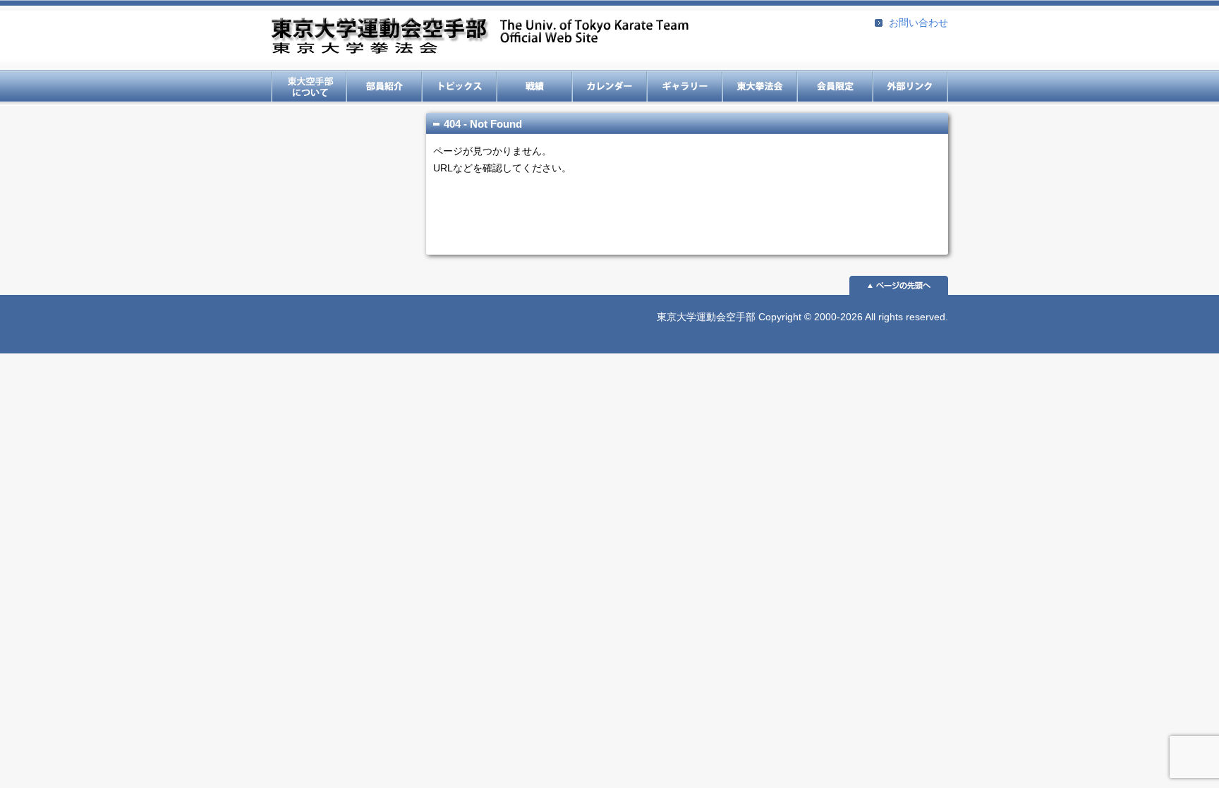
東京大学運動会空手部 (480, 37)
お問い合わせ (918, 23)
